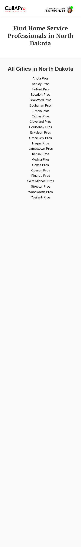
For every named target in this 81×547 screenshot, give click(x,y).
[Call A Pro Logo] (15, 11)
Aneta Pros (40, 78)
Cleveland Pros (40, 121)
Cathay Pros (40, 116)
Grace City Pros (40, 138)
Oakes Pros (40, 165)
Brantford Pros (40, 100)
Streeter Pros (40, 186)
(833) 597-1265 (54, 11)
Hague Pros (40, 143)
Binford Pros (40, 89)
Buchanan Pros (40, 105)
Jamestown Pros (40, 148)
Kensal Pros (40, 154)
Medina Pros (40, 159)
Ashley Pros (40, 84)
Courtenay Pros (40, 127)
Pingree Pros (40, 175)
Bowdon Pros (40, 94)
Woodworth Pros (40, 192)
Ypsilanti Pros (40, 197)
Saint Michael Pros (40, 181)
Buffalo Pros (40, 111)
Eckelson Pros (40, 132)
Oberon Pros (40, 170)
